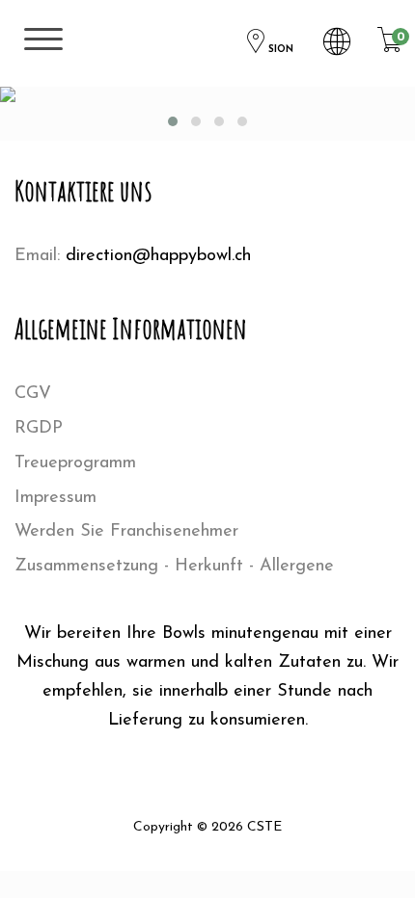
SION (280, 49)
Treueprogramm (75, 463)
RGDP (38, 428)
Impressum (55, 498)
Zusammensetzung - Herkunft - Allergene (174, 566)
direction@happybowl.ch (158, 256)
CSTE (264, 827)
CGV (32, 394)
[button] (172, 121)
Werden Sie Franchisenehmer (126, 532)
